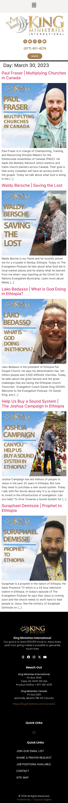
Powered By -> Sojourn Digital (34, 799)
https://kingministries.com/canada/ (34, 704)
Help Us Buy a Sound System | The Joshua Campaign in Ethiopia (33, 403)
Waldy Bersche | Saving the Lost (32, 185)
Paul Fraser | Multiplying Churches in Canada (34, 75)
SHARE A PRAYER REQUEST (34, 757)
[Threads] (25, 41)
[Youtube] (44, 41)
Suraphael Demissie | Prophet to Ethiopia (32, 508)
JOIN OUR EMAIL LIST (30, 751)
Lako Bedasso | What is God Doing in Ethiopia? (34, 291)
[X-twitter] (40, 41)
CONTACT (22, 771)
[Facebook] (30, 41)
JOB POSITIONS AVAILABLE (33, 764)
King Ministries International (32, 638)
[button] (34, 5)
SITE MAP (22, 777)
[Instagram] (35, 41)
